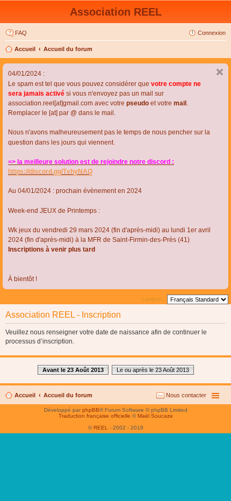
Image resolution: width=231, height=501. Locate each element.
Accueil (25, 49)
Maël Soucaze (155, 416)
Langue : (153, 299)
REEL (100, 428)
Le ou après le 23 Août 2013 (153, 370)
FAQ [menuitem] (21, 33)
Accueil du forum (68, 49)
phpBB (90, 410)
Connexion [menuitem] (212, 33)
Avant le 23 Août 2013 (73, 370)
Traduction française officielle (95, 416)
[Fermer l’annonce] (219, 72)
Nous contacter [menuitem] (186, 395)
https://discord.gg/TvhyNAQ (50, 171)
